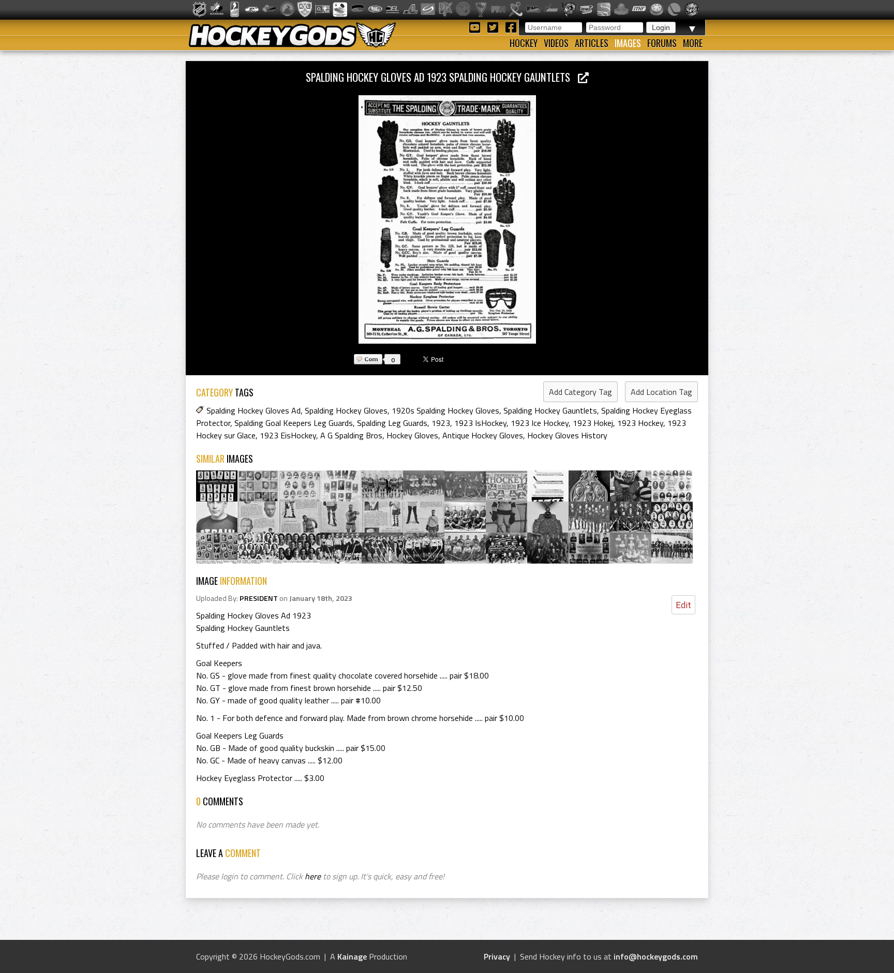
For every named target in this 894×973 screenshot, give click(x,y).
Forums (662, 43)
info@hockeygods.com (656, 956)
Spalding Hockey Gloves (346, 410)
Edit (683, 605)
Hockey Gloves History (567, 435)
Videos (556, 43)
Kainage (352, 956)
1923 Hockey (640, 423)
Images (628, 43)
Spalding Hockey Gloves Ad (253, 410)
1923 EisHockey (288, 435)
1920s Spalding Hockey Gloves (445, 410)
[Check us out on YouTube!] (476, 27)
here (313, 876)
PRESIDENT (259, 598)
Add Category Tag (580, 392)
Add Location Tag (661, 392)
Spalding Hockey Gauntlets (550, 410)
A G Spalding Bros (351, 435)
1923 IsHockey (480, 423)
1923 (440, 423)
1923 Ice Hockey (540, 423)
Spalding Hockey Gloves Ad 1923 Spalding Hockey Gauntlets (442, 77)
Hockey (524, 43)
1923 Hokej (593, 423)
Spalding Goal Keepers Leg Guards (293, 423)
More (693, 43)
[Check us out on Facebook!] (510, 27)
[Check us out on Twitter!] (494, 27)
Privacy (497, 956)
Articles (591, 43)
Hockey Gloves (412, 435)
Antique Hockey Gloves (482, 435)
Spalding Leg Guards (392, 423)
